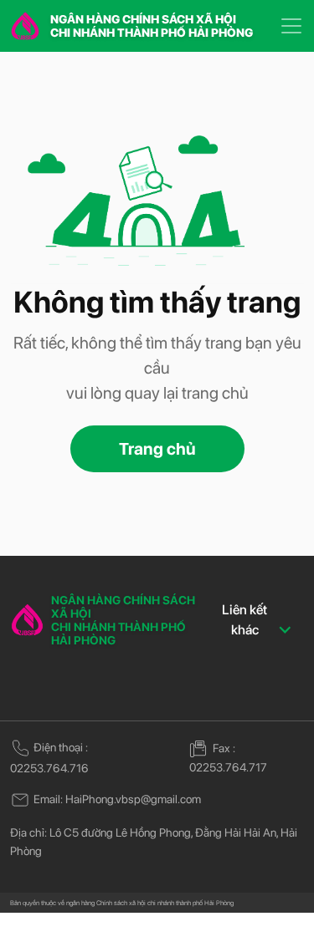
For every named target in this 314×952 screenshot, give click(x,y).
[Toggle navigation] (291, 25)
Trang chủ (157, 449)
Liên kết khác (244, 620)
